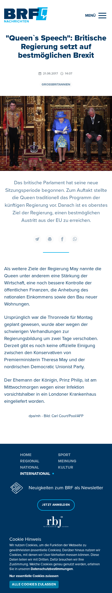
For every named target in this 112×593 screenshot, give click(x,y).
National (29, 467)
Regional (29, 461)
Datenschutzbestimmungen (52, 569)
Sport (64, 454)
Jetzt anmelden (56, 505)
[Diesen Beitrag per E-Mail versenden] (37, 239)
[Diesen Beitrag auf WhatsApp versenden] (75, 239)
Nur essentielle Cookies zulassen (34, 576)
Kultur (65, 467)
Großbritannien (56, 85)
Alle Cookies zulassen (34, 584)
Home (26, 454)
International (35, 473)
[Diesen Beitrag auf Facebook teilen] (62, 239)
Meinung (67, 461)
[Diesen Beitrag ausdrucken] (50, 239)
